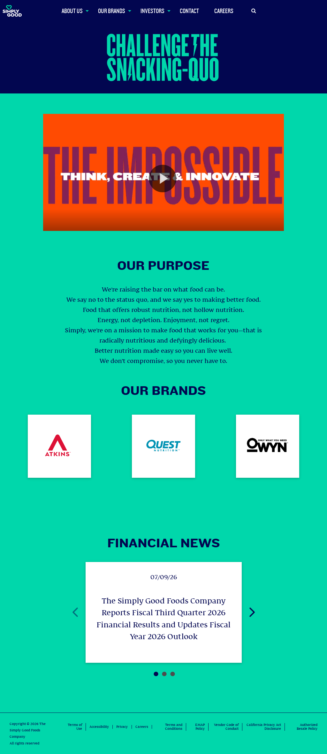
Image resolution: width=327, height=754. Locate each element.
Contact (189, 11)
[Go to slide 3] (171, 666)
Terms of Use (75, 727)
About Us (72, 11)
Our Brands (111, 11)
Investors (152, 11)
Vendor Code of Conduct (226, 727)
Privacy (122, 727)
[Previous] (69, 612)
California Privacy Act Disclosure (264, 727)
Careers (223, 11)
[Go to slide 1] (154, 666)
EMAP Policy (200, 727)
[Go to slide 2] (163, 666)
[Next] (246, 612)
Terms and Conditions (173, 727)
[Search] (253, 11)
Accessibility (99, 727)
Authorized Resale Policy (307, 727)
